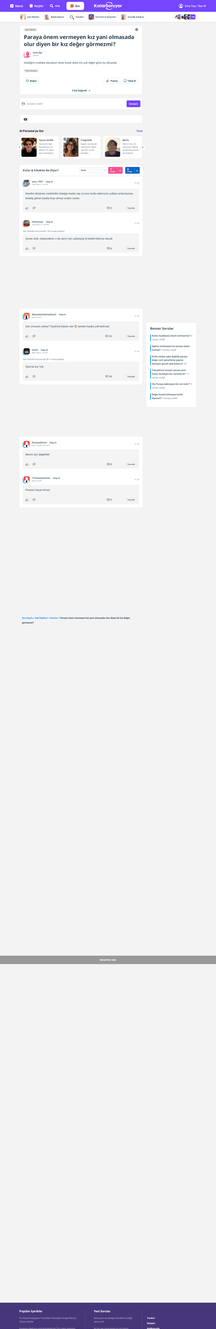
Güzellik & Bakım (136, 17)
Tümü (139, 131)
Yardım (151, 1318)
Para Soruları (31, 71)
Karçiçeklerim (39, 442)
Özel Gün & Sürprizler (105, 17)
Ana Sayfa (27, 618)
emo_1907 (37, 181)
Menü (19, 6)
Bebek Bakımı (57, 17)
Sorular (54, 618)
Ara (57, 6)
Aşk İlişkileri (33, 17)
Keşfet (38, 6)
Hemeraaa (37, 221)
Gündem (80, 17)
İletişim (151, 1323)
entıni (35, 350)
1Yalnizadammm (41, 478)
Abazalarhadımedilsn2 (44, 314)
